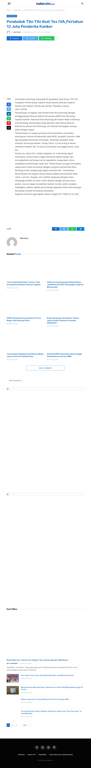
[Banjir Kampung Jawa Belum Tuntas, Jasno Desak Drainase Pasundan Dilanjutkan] (65, 304)
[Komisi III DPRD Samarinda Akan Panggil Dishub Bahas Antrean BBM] (65, 340)
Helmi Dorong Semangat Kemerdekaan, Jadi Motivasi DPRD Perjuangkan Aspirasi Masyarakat (65, 284)
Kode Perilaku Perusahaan (61, 755)
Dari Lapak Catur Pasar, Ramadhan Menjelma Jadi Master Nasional (47, 675)
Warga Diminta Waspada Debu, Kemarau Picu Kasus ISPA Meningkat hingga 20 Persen (52, 688)
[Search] (82, 3)
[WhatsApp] (9, 118)
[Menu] (9, 3)
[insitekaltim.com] (45, 3)
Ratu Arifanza (12, 663)
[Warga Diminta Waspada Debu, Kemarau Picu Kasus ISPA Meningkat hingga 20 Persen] (13, 690)
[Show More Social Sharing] (57, 38)
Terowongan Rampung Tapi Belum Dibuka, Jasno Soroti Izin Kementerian (25, 355)
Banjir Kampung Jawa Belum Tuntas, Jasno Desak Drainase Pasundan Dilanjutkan (63, 320)
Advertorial (12, 16)
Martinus (17, 32)
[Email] (9, 128)
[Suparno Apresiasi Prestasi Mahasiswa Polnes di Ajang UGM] (13, 702)
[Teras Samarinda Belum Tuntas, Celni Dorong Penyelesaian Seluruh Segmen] (25, 268)
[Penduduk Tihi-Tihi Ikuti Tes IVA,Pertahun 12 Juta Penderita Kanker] (45, 68)
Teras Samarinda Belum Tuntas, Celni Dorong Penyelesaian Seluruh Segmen (24, 283)
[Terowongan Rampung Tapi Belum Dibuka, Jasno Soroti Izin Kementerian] (25, 340)
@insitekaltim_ (15, 380)
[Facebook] (9, 104)
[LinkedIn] (9, 114)
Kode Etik (32, 755)
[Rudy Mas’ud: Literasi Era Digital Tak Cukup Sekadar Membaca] (45, 635)
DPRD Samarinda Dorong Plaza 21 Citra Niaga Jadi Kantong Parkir (24, 319)
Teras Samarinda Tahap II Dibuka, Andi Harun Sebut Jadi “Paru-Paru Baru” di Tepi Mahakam (51, 712)
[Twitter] (9, 109)
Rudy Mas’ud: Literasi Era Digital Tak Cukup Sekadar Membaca (37, 660)
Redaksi (21, 755)
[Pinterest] (9, 123)
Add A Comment (45, 368)
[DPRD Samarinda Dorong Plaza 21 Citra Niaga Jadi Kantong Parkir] (25, 304)
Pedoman (42, 755)
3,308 (24, 725)
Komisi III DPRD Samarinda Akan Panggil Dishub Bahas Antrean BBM (64, 355)
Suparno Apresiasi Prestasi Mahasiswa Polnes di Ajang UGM (44, 699)
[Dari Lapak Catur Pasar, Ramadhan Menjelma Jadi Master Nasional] (13, 678)
